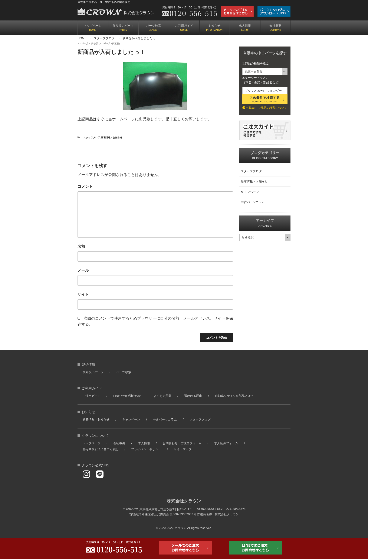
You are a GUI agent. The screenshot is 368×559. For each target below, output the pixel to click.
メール (83, 270)
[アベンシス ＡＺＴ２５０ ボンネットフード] (155, 86)
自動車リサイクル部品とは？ (234, 395)
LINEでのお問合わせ (127, 395)
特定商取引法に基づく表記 (100, 449)
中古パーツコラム (253, 202)
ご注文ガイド (92, 395)
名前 (81, 246)
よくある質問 (162, 395)
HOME (82, 38)
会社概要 (275, 25)
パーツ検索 (153, 25)
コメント (85, 186)
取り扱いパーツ (123, 25)
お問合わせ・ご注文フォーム (182, 443)
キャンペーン (250, 192)
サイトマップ (183, 449)
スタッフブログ (104, 38)
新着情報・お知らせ (111, 137)
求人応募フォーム (226, 443)
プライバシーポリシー (146, 449)
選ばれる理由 (193, 395)
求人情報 (245, 25)
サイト (83, 294)
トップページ (93, 25)
